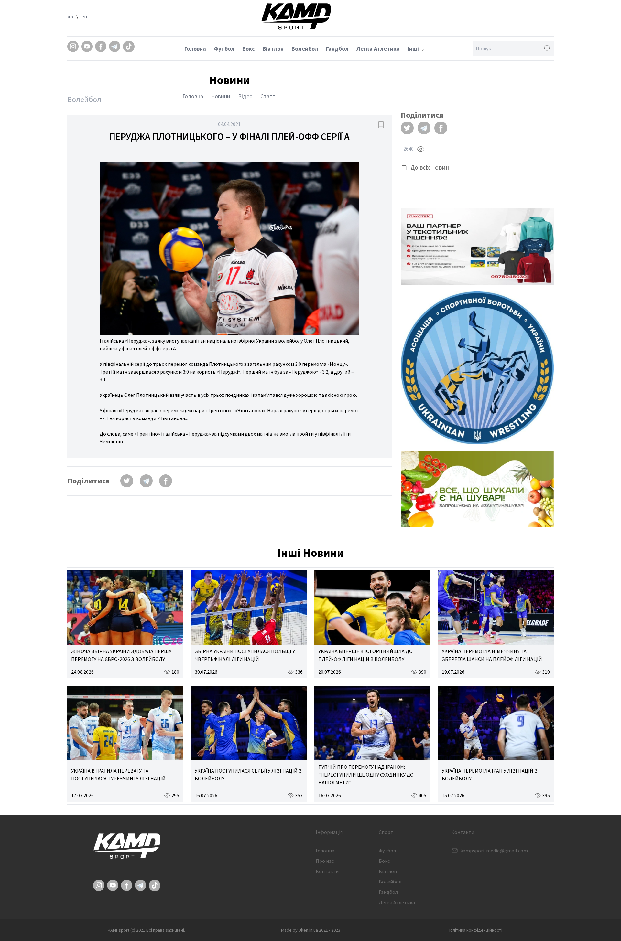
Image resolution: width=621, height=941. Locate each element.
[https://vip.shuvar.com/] (477, 489)
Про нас (325, 861)
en (84, 16)
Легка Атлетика (378, 48)
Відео (245, 96)
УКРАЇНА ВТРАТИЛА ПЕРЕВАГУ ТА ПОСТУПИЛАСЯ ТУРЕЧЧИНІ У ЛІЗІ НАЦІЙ (118, 774)
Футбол (224, 48)
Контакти (327, 871)
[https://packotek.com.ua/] (477, 246)
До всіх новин (430, 167)
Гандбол (337, 48)
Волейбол (304, 48)
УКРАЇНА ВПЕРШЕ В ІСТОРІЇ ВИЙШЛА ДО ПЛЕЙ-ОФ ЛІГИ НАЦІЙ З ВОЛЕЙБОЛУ (365, 655)
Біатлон (273, 48)
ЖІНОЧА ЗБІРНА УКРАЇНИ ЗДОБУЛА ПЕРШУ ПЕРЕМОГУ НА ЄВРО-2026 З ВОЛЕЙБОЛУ (121, 655)
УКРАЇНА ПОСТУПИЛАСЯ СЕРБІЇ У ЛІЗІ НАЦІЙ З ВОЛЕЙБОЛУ (248, 774)
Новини (220, 96)
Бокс (248, 48)
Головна (195, 48)
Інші (414, 48)
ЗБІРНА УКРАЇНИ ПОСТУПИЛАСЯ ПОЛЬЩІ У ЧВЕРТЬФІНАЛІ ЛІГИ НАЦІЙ (245, 655)
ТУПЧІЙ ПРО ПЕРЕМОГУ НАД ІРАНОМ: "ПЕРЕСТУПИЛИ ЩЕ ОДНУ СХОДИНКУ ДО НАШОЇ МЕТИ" (366, 775)
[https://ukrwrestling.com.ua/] (477, 367)
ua (70, 16)
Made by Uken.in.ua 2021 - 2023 (310, 930)
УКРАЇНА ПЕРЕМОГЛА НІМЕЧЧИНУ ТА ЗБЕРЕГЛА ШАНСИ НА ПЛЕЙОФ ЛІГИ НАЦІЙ (492, 655)
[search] (547, 48)
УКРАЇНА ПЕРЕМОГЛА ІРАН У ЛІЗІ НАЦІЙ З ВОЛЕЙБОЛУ (490, 774)
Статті (268, 96)
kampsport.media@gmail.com (494, 850)
